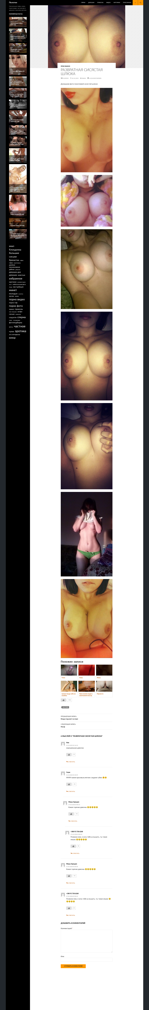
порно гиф (13, 303)
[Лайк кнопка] (63, 700)
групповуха (17, 263)
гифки (11, 263)
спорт (10, 320)
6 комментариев (95, 78)
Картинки (117, 2)
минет (13, 290)
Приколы (100, 2)
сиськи (12, 314)
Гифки (83, 2)
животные (21, 275)
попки (17, 296)
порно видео (17, 299)
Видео (108, 2)
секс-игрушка (13, 311)
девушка (17, 269)
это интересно (14, 334)
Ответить (71, 761)
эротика (20, 331)
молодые (13, 294)
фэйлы (11, 327)
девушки (13, 275)
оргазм (11, 296)
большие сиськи (14, 255)
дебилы (12, 269)
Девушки (91, 2)
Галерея (66, 78)
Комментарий (67, 928)
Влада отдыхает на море (69, 718)
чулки (11, 331)
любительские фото (19, 284)
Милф (68, 726)
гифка (21, 260)
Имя (62, 956)
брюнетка (14, 260)
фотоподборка (15, 323)
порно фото (16, 306)
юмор (12, 338)
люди (10, 287)
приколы (19, 309)
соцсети (12, 317)
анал (11, 246)
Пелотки (13, 3)
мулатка (20, 294)
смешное (18, 314)
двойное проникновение (14, 266)
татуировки (16, 320)
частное (65, 707)
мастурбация (18, 287)
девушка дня (15, 272)
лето (10, 284)
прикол (11, 309)
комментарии (21, 282)
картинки (12, 282)
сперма (21, 317)
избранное (15, 278)
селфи (19, 312)
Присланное (127, 2)
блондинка (15, 250)
